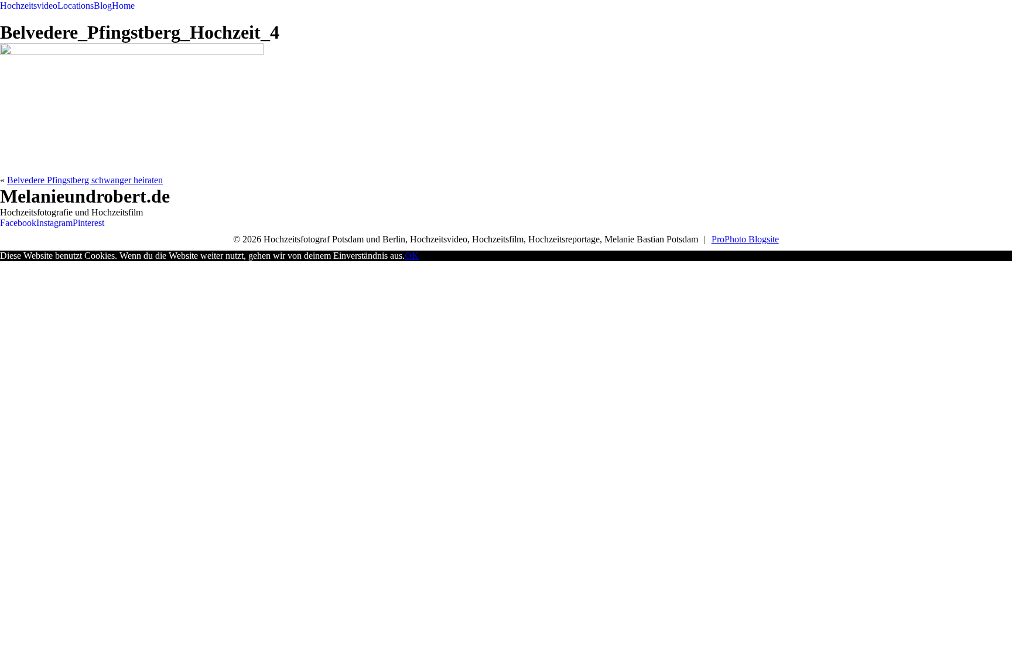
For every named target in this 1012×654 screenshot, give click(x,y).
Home (123, 6)
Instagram (54, 223)
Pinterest (88, 223)
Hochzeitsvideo (28, 6)
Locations (75, 6)
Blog (103, 6)
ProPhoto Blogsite (745, 239)
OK (412, 256)
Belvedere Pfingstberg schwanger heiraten (85, 180)
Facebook (18, 223)
